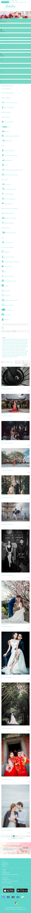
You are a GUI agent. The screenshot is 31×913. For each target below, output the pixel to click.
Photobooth (21, 349)
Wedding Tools (6, 873)
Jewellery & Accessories (19, 348)
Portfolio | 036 (4, 386)
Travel (17, 352)
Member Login (23, 2)
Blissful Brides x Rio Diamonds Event (14, 340)
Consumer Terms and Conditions (10, 881)
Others (16, 349)
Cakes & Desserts (18, 342)
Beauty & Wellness (18, 339)
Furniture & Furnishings (7, 346)
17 (9, 836)
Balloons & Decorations (7, 339)
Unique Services (23, 352)
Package (6, 362)
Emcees (15, 345)
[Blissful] (8, 890)
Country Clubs (23, 343)
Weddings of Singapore (7, 356)
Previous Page (4, 836)
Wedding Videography (20, 355)
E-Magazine (5, 863)
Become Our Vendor (5, 0)
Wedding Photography (17, 353)
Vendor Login (14, 0)
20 (16, 836)
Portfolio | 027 (4, 726)
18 (11, 836)
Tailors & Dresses (11, 352)
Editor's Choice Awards (7, 345)
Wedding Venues (11, 355)
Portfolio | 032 (4, 495)
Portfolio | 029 (4, 624)
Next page (22, 836)
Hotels (22, 346)
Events (4, 869)
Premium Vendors (6, 351)
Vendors (8, 331)
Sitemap (4, 866)
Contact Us (5, 877)
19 (13, 836)
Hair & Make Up (17, 346)
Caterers (4, 343)
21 (18, 836)
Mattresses (4, 349)
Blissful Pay (5, 864)
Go (16, 838)
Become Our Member (14, 2)
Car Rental (25, 342)
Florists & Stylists (22, 345)
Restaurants (14, 351)
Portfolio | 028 (4, 675)
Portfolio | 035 (4, 413)
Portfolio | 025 (4, 828)
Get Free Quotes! (5, 2)
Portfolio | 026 (4, 777)
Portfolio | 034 (4, 440)
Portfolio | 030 (4, 573)
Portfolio (10, 362)
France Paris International (7, 388)
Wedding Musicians (6, 353)
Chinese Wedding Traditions (13, 343)
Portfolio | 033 (4, 468)
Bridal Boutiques (9, 342)
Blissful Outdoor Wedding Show (10, 874)
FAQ (3, 861)
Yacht (15, 356)
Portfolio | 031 (4, 522)
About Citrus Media (7, 883)
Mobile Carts (11, 349)
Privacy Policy (5, 879)
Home (3, 331)
